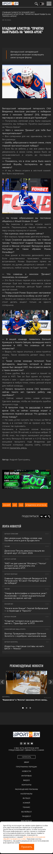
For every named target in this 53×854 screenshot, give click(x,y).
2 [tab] (27, 708)
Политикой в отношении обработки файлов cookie (24, 838)
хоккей (6, 505)
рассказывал (29, 240)
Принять (26, 846)
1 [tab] (23, 708)
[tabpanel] (26, 688)
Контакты (27, 785)
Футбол (26, 798)
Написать (26, 757)
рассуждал (34, 407)
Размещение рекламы (26, 789)
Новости (26, 771)
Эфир (26, 762)
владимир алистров (36, 505)
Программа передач (26, 767)
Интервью (26, 776)
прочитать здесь (18, 448)
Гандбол (26, 816)
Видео (26, 780)
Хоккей (26, 803)
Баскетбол (26, 821)
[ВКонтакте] (41, 516)
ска (21, 505)
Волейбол (26, 812)
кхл (14, 505)
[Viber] (49, 516)
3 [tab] (31, 708)
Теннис (26, 807)
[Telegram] (45, 516)
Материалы (26, 794)
